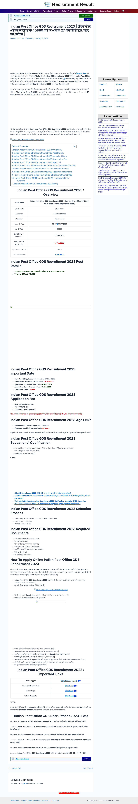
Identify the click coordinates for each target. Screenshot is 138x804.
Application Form (106, 107)
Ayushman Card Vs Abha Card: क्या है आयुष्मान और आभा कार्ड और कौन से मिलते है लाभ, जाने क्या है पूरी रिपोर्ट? (112, 173)
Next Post (88, 768)
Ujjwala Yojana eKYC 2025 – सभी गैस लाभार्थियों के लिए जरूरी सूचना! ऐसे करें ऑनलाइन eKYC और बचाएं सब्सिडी (112, 133)
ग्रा (65, 79)
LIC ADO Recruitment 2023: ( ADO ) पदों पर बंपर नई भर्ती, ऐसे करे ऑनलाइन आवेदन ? (42, 493)
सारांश (23, 181)
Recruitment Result (73, 4)
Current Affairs (121, 96)
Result (102, 90)
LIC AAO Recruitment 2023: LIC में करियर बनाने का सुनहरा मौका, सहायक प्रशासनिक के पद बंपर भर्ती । (47, 504)
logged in (24, 783)
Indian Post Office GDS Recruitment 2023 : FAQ (36, 183)
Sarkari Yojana (105, 96)
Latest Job (103, 84)
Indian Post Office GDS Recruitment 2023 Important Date (40, 156)
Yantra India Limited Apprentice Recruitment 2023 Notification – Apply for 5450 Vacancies (50, 501)
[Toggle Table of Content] (74, 146)
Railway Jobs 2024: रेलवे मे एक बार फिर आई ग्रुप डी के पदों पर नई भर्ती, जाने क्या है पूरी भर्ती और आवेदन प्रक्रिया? (112, 165)
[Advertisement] (69, 798)
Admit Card (120, 90)
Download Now (86, 16)
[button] (123, 10)
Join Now (88, 20)
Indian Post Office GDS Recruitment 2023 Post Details (39, 153)
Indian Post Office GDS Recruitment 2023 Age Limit (37, 162)
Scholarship (104, 101)
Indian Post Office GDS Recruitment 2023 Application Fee (40, 159)
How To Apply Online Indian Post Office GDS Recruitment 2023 (43, 175)
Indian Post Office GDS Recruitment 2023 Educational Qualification (45, 165)
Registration (66, 681)
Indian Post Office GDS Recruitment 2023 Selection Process (41, 168)
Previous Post (15, 768)
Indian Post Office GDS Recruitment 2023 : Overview (37, 150)
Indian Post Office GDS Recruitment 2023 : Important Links (42, 178)
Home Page (120, 107)
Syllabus (119, 84)
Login (75, 681)
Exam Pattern (120, 101)
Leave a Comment (17, 38)
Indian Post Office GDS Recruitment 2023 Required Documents (43, 172)
